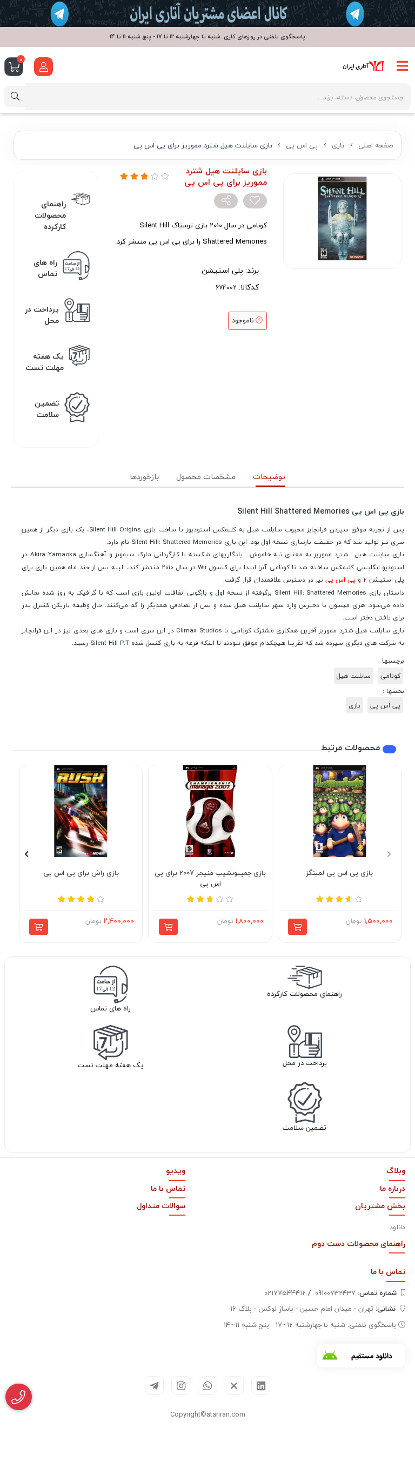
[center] (15, 96)
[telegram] (154, 1385)
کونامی (390, 675)
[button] (388, 854)
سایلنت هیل (354, 675)
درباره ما (392, 1188)
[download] (361, 1355)
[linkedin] (260, 1385)
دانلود (397, 1227)
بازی (338, 145)
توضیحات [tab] (269, 476)
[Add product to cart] (297, 926)
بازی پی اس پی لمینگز (339, 873)
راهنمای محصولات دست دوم (358, 1243)
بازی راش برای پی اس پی (81, 873)
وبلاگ (395, 1170)
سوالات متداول (161, 1205)
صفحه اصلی (375, 145)
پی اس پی (302, 145)
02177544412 (285, 1293)
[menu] (402, 66)
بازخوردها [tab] (144, 476)
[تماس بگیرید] (18, 1397)
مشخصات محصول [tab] (206, 476)
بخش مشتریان (380, 1205)
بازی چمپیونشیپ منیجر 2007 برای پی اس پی (210, 878)
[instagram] (180, 1385)
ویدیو (175, 1170)
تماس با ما (168, 1188)
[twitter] (234, 1385)
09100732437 (356, 1293)
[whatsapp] (207, 1385)
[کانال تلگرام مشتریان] (207, 13)
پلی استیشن (222, 270)
